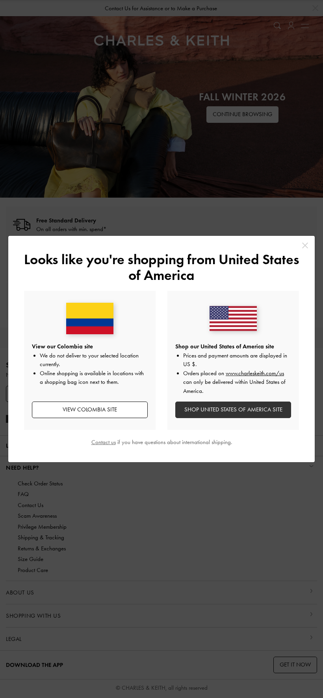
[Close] (305, 245)
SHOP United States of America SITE (233, 409)
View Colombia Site (90, 409)
